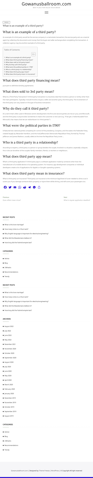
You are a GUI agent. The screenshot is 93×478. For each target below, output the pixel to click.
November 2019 (10, 402)
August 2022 (8, 326)
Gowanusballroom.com (46, 4)
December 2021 (10, 344)
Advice (6, 258)
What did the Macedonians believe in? (18, 238)
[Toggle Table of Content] (32, 54)
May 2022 (7, 340)
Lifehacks (7, 267)
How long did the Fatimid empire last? (18, 242)
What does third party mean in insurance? (20, 74)
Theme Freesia (44, 471)
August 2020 (8, 362)
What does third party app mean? (17, 72)
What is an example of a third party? (23, 25)
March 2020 (8, 384)
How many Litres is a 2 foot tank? (16, 229)
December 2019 (10, 398)
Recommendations (11, 272)
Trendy (6, 22)
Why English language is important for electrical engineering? (26, 233)
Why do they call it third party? (16, 65)
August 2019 (8, 416)
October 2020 (9, 353)
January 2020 (9, 393)
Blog (6, 263)
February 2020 (9, 389)
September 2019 (10, 411)
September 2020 (10, 358)
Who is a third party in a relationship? (18, 69)
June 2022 (8, 335)
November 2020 (10, 349)
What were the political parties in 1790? (19, 67)
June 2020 (8, 371)
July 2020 (7, 367)
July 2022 (7, 331)
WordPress (55, 471)
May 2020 (7, 375)
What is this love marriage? (14, 225)
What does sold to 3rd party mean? (18, 62)
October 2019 (9, 407)
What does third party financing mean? (19, 60)
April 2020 (8, 380)
